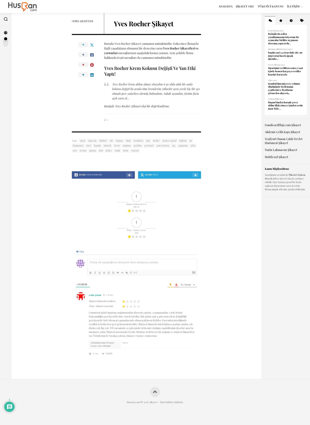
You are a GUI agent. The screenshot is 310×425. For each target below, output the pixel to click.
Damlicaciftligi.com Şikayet (283, 125)
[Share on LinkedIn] (88, 75)
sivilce (109, 150)
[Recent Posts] (291, 20)
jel (191, 140)
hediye (156, 140)
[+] (135, 272)
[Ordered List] (108, 273)
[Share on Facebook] (88, 55)
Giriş (81, 251)
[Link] (126, 273)
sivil (101, 150)
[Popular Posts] (280, 20)
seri (75, 150)
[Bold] (90, 273)
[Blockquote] (117, 273)
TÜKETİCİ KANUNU (271, 6)
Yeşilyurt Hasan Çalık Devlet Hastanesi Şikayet (284, 141)
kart (89, 145)
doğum (119, 140)
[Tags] (301, 20)
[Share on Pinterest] (88, 65)
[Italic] (95, 273)
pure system (163, 145)
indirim (182, 140)
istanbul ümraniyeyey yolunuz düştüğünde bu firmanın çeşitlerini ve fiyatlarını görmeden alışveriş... (284, 88)
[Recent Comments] (270, 20)
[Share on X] (88, 45)
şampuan (183, 145)
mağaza (127, 145)
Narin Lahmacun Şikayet (281, 150)
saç (173, 145)
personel (149, 145)
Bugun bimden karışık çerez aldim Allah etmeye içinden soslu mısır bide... (285, 105)
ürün (125, 150)
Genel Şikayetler (82, 21)
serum (83, 150)
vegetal (134, 150)
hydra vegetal (169, 140)
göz (148, 140)
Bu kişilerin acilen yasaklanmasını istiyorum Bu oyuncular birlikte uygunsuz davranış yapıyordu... (283, 38)
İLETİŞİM (293, 6)
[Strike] (104, 273)
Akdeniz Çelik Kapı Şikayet (282, 132)
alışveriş (92, 140)
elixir (128, 140)
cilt (111, 140)
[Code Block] (122, 273)
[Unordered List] (113, 273)
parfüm (137, 145)
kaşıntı (97, 145)
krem (117, 145)
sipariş (92, 150)
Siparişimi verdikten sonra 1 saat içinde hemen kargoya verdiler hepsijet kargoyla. (285, 71)
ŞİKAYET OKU (245, 6)
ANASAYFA (225, 6)
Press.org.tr (271, 189)
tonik (117, 150)
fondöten (138, 140)
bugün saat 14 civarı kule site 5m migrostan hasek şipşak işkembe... (285, 55)
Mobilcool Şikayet (276, 157)
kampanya (78, 145)
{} (131, 272)
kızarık (107, 145)
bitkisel (103, 140)
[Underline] (99, 273)
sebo (193, 145)
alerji (82, 140)
